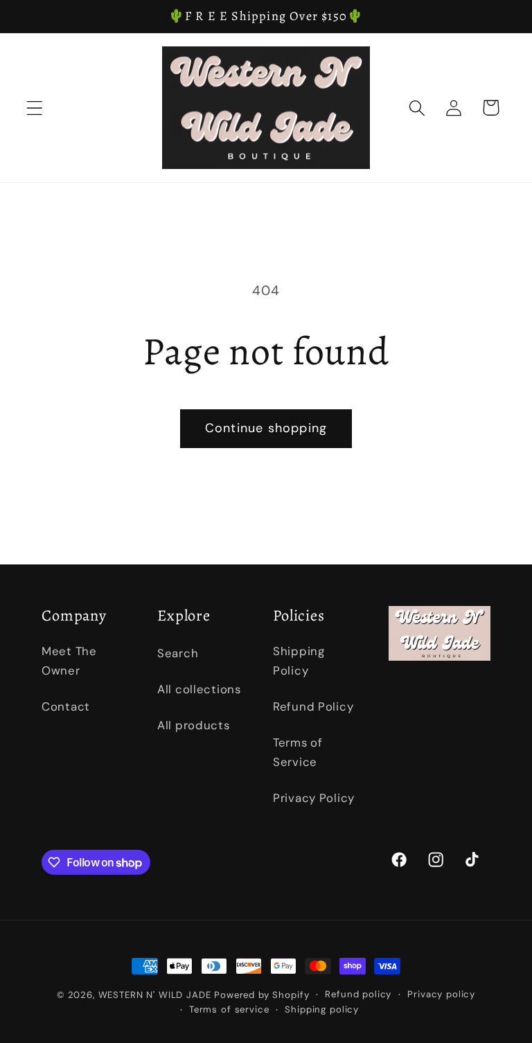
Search (177, 653)
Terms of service (229, 1009)
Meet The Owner (69, 660)
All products (193, 725)
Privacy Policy (314, 797)
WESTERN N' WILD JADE (154, 995)
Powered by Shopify (261, 995)
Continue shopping (266, 428)
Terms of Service (298, 752)
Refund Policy (313, 706)
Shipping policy (322, 1009)
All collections (199, 689)
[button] (35, 107)
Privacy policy (441, 994)
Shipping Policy (299, 660)
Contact (66, 706)
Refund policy (358, 994)
